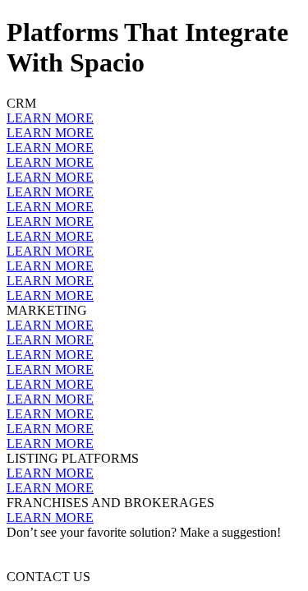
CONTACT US (48, 577)
